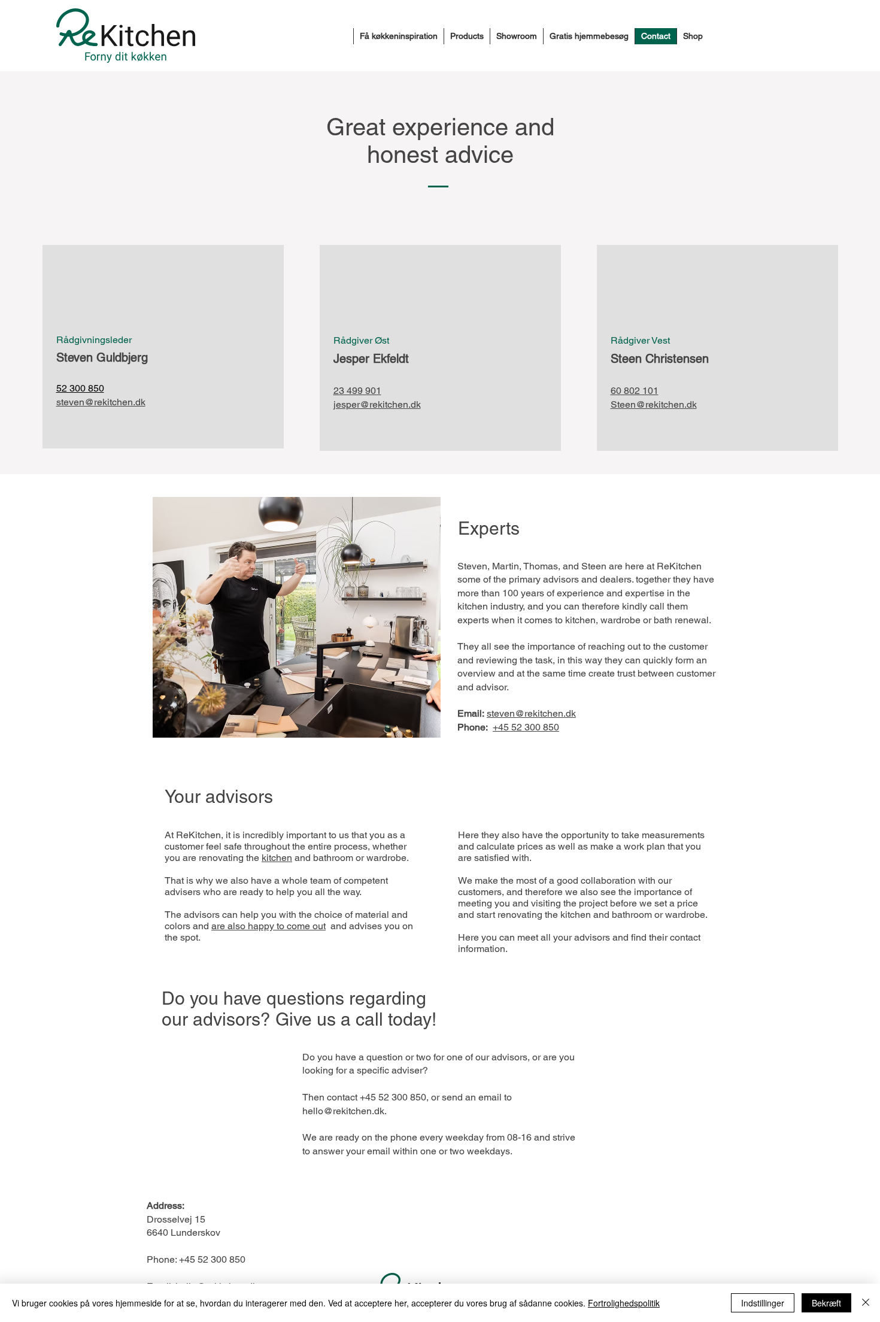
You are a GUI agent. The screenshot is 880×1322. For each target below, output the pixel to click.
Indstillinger (762, 1303)
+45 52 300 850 (526, 727)
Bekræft (826, 1303)
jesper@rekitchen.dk (377, 404)
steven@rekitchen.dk (100, 402)
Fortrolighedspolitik (624, 1303)
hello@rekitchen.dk (343, 1111)
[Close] (865, 1302)
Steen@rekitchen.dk (654, 404)
